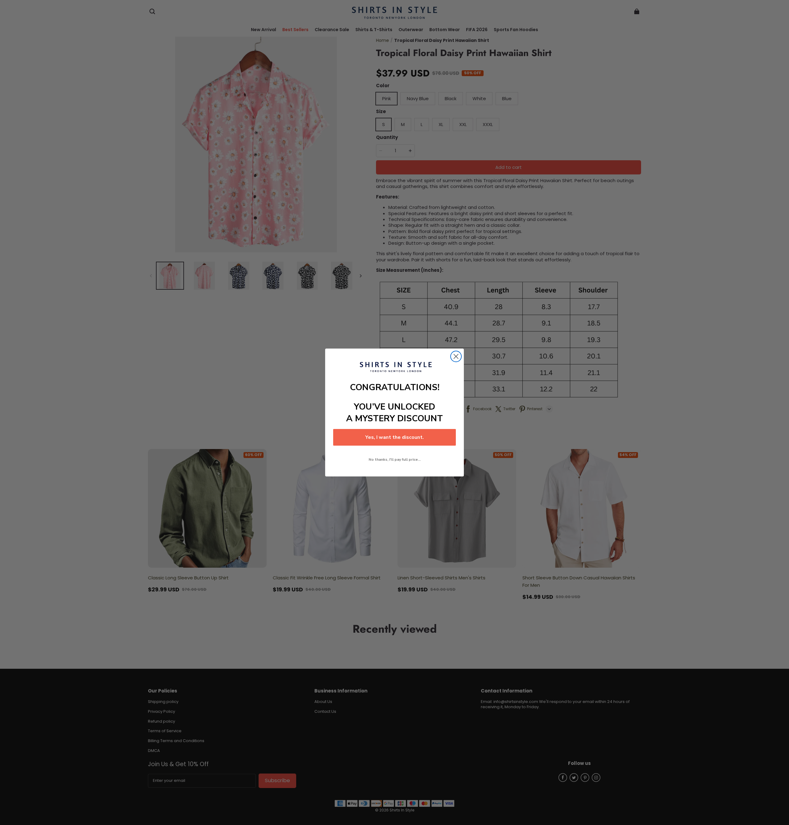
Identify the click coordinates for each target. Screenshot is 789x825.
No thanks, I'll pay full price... (395, 459)
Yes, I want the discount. (394, 437)
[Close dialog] (456, 356)
